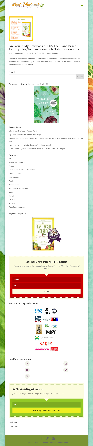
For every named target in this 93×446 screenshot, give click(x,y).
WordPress (63, 442)
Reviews (12, 200)
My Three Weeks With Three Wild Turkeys (25, 135)
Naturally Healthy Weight (18, 188)
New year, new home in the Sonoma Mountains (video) (30, 145)
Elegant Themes (41, 442)
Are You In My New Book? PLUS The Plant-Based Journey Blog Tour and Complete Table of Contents (44, 47)
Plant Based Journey (17, 207)
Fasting (12, 181)
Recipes (12, 203)
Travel (11, 196)
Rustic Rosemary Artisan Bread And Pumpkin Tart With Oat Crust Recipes (37, 149)
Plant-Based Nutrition (17, 162)
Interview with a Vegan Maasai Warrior (23, 131)
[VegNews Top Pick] (46, 234)
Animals (12, 166)
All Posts (38, 53)
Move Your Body (15, 174)
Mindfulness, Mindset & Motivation (22, 170)
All (10, 159)
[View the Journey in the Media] (46, 330)
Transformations (15, 177)
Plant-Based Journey (50, 53)
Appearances (14, 185)
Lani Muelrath (16, 53)
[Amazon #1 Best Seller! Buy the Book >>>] (46, 104)
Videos (11, 192)
